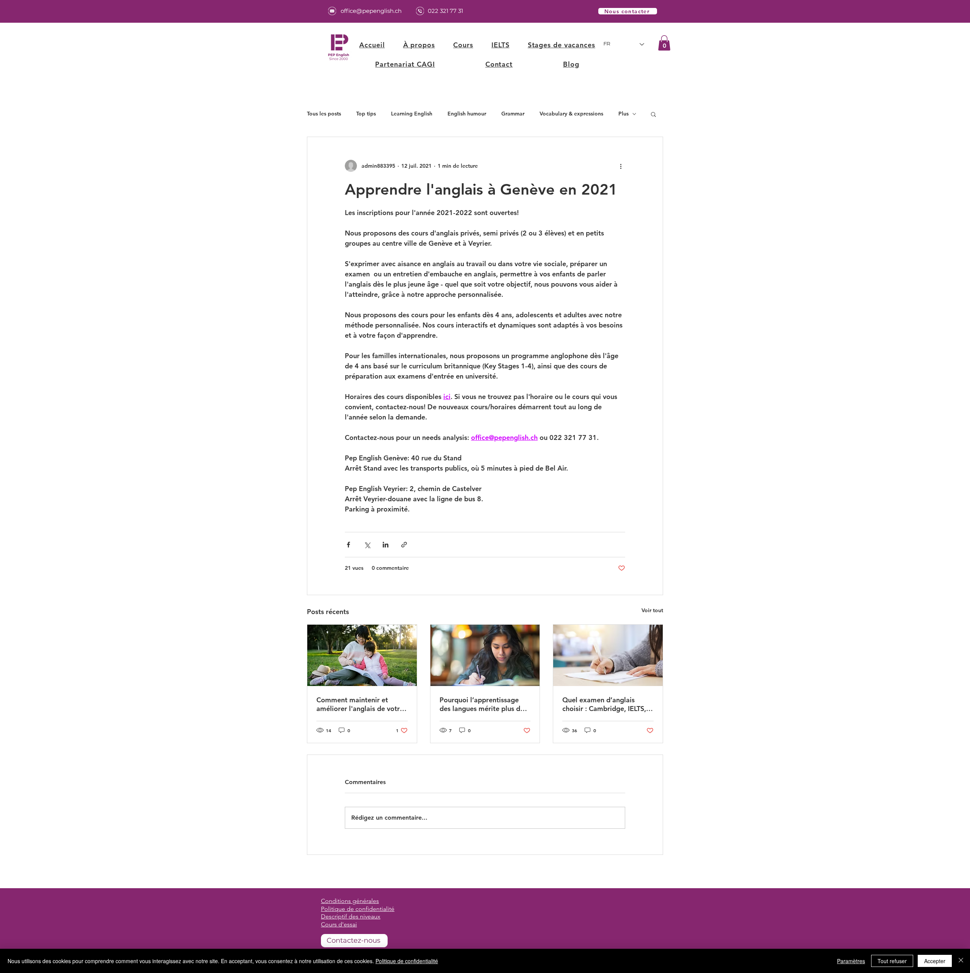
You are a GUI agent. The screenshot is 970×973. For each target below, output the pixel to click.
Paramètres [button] (851, 961)
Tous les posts (324, 113)
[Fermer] (960, 961)
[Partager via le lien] (404, 544)
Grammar (512, 113)
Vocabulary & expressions (571, 113)
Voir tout (652, 610)
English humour (466, 113)
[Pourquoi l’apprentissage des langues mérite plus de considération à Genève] (485, 655)
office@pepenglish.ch (371, 10)
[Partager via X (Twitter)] (367, 544)
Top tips (366, 113)
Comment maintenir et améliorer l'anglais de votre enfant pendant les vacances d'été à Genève (360, 704)
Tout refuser (892, 961)
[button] (463, 45)
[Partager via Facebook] (348, 544)
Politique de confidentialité (406, 961)
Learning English (411, 113)
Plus (623, 113)
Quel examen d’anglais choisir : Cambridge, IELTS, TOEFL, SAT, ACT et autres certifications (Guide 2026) (604, 704)
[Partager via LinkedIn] (385, 544)
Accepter (934, 961)
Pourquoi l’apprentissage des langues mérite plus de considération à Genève (482, 704)
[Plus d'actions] (620, 165)
